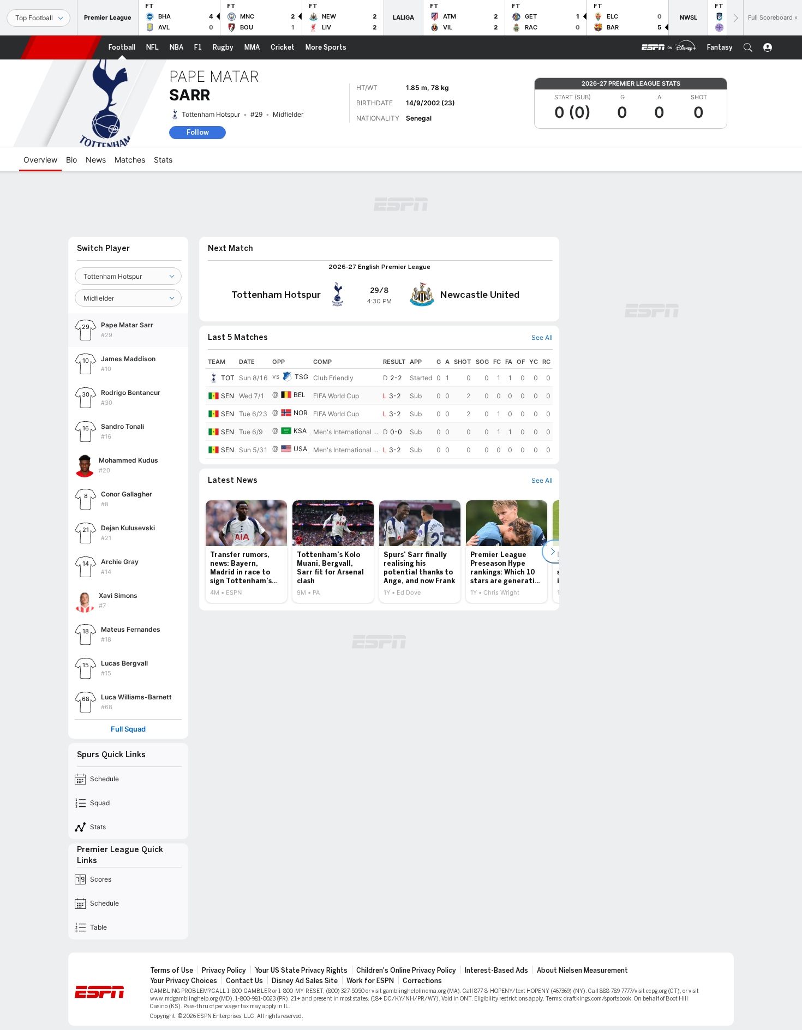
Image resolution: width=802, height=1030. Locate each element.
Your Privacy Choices (183, 981)
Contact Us (244, 981)
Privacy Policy (224, 970)
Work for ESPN (370, 981)
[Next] (735, 17)
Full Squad (128, 729)
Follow (198, 132)
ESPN (61, 47)
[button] (748, 47)
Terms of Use (171, 970)
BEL (300, 395)
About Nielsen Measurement (582, 970)
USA (300, 449)
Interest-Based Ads (496, 970)
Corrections (422, 981)
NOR (301, 413)
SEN (227, 396)
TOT (228, 378)
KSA (300, 431)
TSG (301, 377)
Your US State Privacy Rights (301, 970)
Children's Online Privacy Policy (406, 970)
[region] (379, 407)
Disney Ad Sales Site (305, 981)
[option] (246, 551)
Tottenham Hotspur (211, 114)
